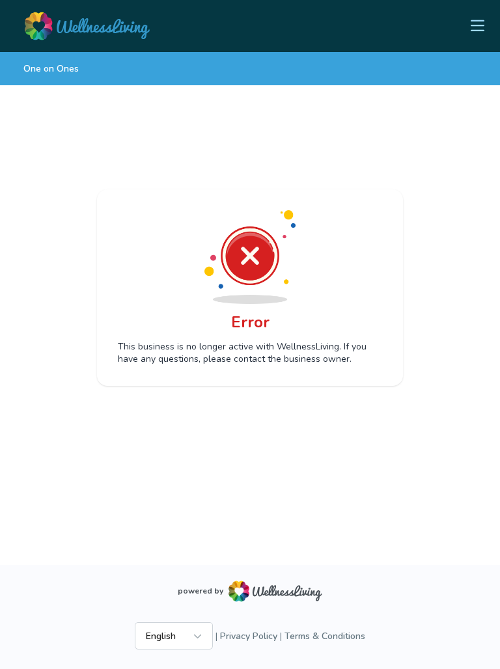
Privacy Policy (248, 636)
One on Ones (51, 68)
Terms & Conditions (325, 636)
